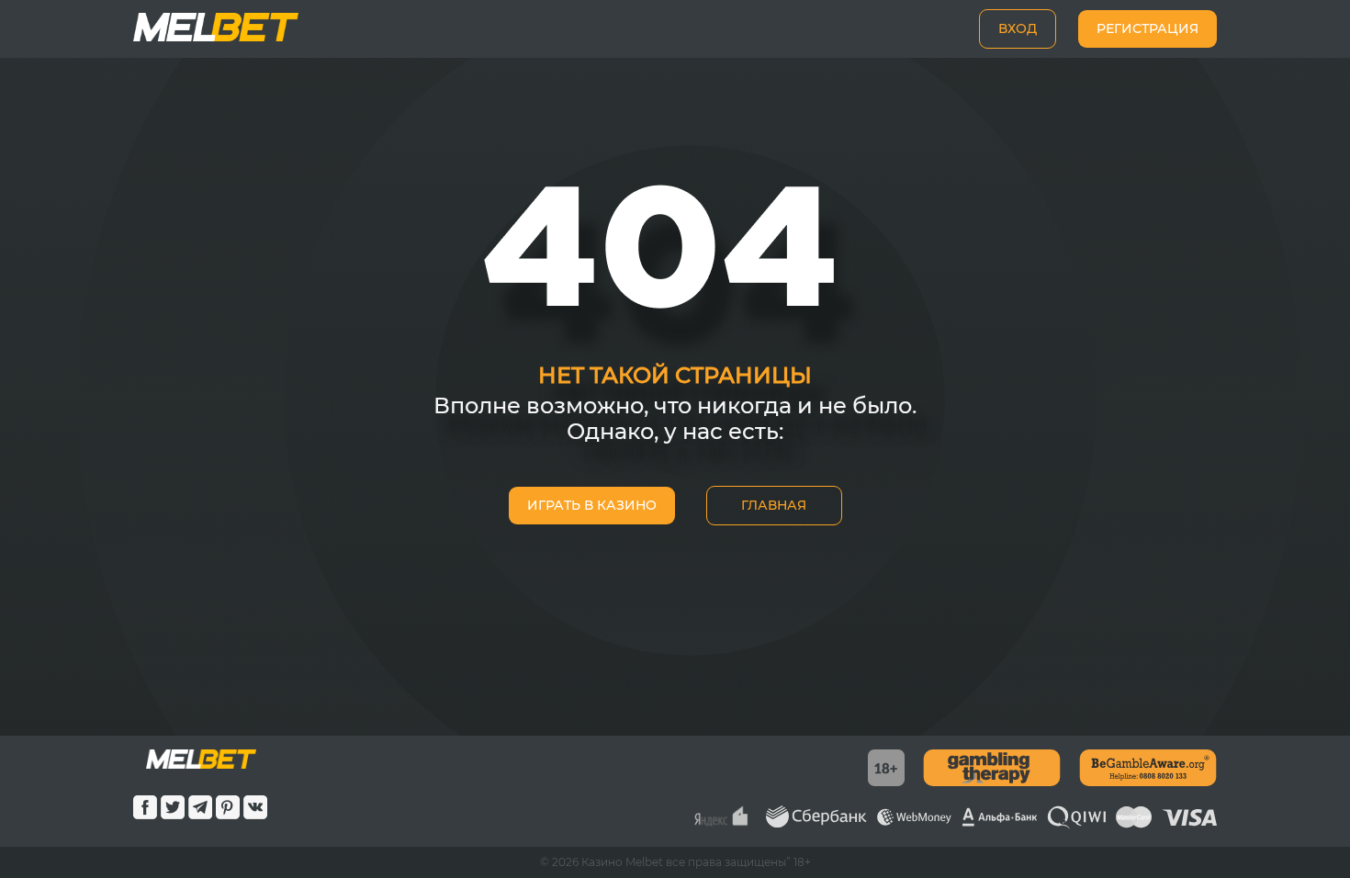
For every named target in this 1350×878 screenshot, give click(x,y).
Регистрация (1147, 28)
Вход (1017, 28)
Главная (773, 505)
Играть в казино (592, 505)
